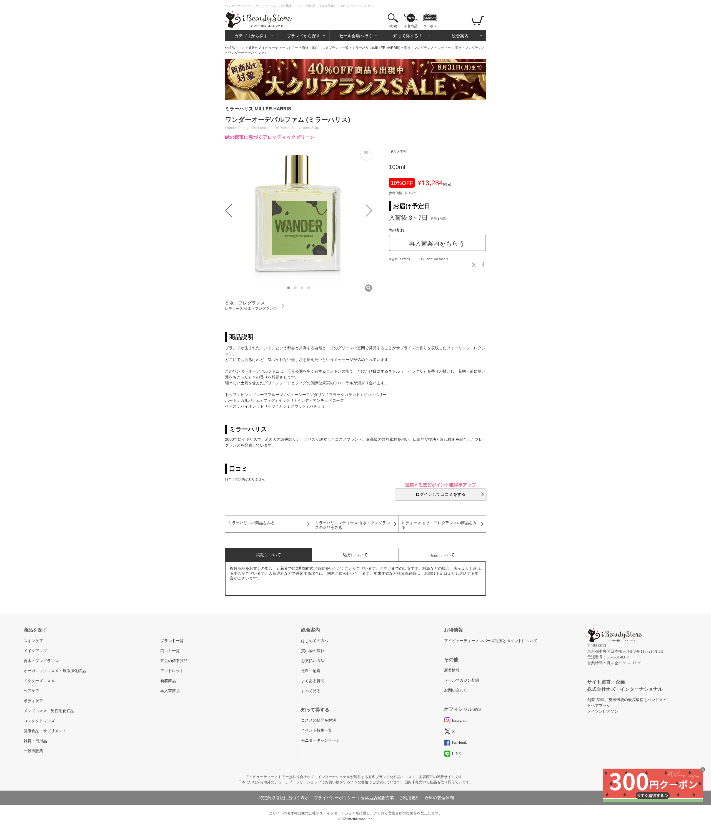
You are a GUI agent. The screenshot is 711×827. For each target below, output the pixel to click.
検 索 (393, 26)
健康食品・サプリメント (45, 731)
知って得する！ (407, 35)
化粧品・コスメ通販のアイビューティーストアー (261, 48)
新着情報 (452, 670)
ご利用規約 (409, 798)
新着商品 (410, 26)
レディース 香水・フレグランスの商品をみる (439, 525)
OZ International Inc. (357, 819)
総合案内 (460, 35)
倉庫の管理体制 (439, 798)
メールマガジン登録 (461, 680)
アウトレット (172, 671)
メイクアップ (35, 651)
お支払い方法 (312, 661)
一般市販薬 (33, 751)
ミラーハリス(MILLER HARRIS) (376, 48)
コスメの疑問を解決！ (320, 720)
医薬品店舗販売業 (377, 798)
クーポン (430, 26)
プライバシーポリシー (335, 798)
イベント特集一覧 (316, 730)
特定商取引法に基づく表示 (284, 798)
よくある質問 (312, 681)
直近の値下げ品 (173, 661)
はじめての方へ (314, 641)
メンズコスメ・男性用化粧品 (49, 711)
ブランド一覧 (172, 641)
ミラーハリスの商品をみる (251, 523)
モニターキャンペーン (320, 740)
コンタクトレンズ (39, 721)
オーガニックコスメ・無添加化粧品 (55, 671)
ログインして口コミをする (440, 494)
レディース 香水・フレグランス (461, 48)
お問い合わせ (455, 690)
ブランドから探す (303, 35)
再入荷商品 (170, 691)
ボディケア (33, 701)
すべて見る (311, 691)
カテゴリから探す (251, 35)
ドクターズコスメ (39, 681)
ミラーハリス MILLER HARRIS (258, 109)
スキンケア (33, 641)
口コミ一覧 (170, 651)
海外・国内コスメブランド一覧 (325, 48)
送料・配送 (311, 671)
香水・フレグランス (419, 48)
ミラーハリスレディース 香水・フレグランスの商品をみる (352, 525)
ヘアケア (31, 691)
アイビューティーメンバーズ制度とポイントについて (490, 641)
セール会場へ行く (355, 35)
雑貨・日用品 (35, 741)
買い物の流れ (312, 651)
